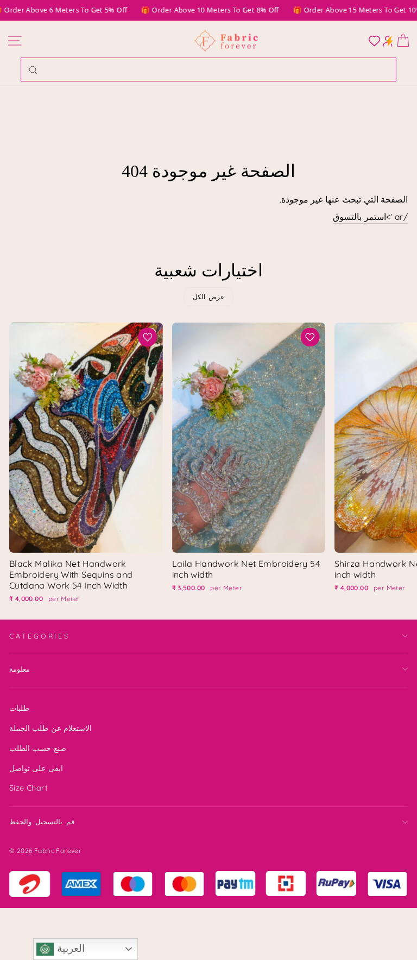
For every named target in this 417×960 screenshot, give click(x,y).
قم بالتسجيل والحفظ (41, 821)
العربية (69, 948)
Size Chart (28, 788)
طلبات (19, 708)
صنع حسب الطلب (37, 748)
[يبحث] (33, 69)
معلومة (19, 669)
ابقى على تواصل (36, 768)
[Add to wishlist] (147, 337)
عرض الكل (209, 297)
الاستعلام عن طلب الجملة (50, 728)
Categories (39, 635)
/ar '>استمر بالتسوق (370, 216)
